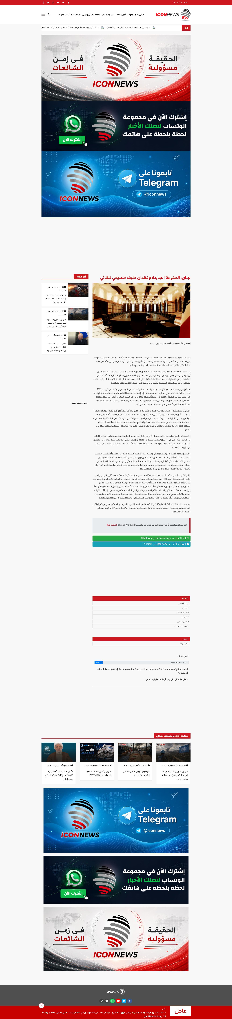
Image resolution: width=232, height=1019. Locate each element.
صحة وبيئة (75, 14)
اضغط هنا (112, 525)
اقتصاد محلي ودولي (91, 14)
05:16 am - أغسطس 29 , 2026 (135, 765)
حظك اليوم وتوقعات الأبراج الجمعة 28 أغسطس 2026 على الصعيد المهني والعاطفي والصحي (108, 27)
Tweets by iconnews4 (79, 403)
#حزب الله (185, 617)
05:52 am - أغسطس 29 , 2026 (174, 765)
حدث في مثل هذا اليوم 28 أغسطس (50, 27)
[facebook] (68, 3)
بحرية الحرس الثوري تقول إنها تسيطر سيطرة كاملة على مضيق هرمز (56, 298)
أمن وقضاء (120, 14)
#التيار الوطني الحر (182, 612)
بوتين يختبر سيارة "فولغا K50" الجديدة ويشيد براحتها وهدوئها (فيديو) (56, 347)
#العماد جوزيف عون (182, 626)
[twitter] (63, 3)
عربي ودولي (133, 14)
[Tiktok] (43, 3)
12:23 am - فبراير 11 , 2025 (159, 343)
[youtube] (58, 3)
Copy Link (99, 662)
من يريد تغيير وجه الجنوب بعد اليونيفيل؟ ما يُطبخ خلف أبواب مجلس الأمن (56, 322)
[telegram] (48, 3)
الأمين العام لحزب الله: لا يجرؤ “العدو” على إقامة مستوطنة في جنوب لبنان (59, 775)
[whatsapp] (53, 3)
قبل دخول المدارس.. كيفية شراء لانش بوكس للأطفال (174, 27)
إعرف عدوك (64, 14)
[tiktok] (101, 1001)
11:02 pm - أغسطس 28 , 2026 (59, 765)
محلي (141, 14)
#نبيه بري (185, 608)
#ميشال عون (184, 603)
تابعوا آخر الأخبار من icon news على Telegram (164, 544)
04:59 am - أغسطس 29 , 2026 (97, 765)
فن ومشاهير (108, 14)
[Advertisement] (142, 569)
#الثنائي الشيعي (183, 622)
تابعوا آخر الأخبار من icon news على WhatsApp (164, 538)
